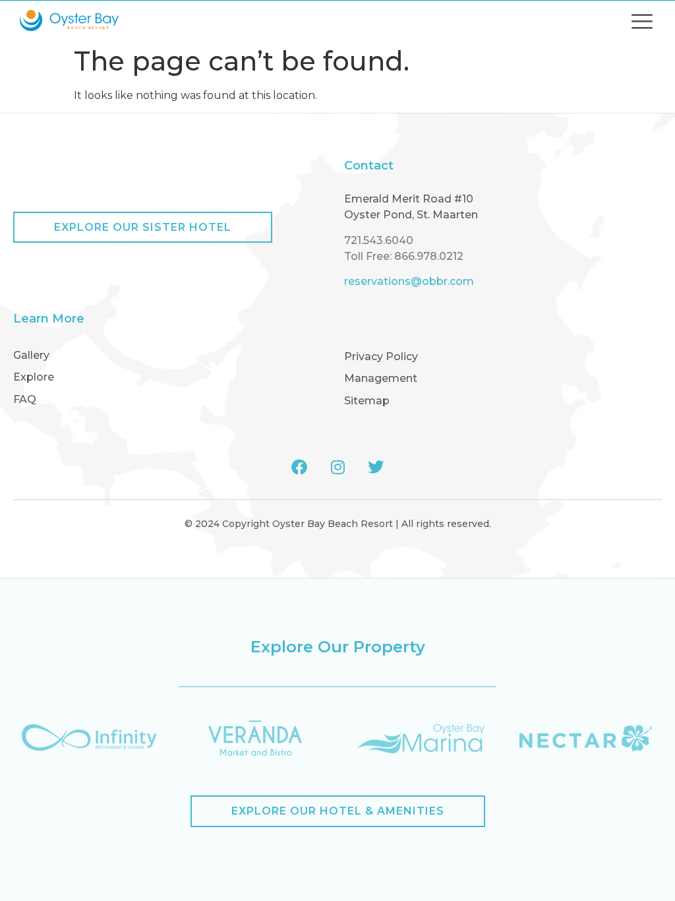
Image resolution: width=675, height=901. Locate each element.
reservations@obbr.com (409, 281)
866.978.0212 (428, 256)
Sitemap (367, 400)
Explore (33, 377)
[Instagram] (337, 467)
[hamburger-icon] (642, 20)
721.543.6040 (378, 240)
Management (380, 378)
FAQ (24, 399)
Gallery (31, 355)
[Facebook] (299, 467)
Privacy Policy (381, 356)
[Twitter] (376, 467)
